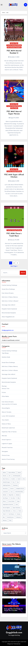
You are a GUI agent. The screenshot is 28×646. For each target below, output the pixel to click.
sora (17, 504)
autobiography (16, 475)
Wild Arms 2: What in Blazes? (10, 301)
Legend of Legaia (7, 443)
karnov (12, 488)
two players (11, 514)
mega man (11, 494)
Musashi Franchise (7, 447)
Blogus (9, 644)
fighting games (7, 485)
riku (19, 498)
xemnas (5, 520)
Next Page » (14, 266)
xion (10, 520)
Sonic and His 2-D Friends (9, 404)
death (19, 478)
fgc (18, 482)
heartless (5, 488)
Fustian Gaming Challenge (14, 45)
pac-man (13, 498)
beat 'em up (6, 478)
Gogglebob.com (14, 633)
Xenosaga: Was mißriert (8, 305)
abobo (4, 472)
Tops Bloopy (5, 353)
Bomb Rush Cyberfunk (8, 428)
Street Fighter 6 (6, 439)
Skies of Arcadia (6, 412)
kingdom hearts (20, 488)
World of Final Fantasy (8, 459)
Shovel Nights (6, 408)
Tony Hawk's (5, 420)
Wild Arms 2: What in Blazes (10, 370)
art (9, 475)
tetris (19, 510)
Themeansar (16, 644)
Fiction (4, 392)
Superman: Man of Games (9, 431)
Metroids (4, 435)
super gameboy (16, 507)
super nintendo (6, 510)
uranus (18, 514)
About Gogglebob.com (8, 316)
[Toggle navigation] (1, 4)
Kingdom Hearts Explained (9, 309)
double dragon (6, 482)
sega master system (8, 504)
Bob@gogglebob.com (8, 330)
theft (4, 514)
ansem (4, 475)
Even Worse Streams (8, 293)
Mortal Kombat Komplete (14, 47)
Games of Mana (6, 424)
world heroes (10, 517)
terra (14, 510)
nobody (18, 494)
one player (5, 498)
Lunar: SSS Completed (8, 416)
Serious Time (14, 43)
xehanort (18, 517)
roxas (4, 501)
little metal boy (19, 491)
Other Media (14, 108)
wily (4, 517)
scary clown (11, 501)
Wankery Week (6, 357)
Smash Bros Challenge (8, 289)
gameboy (15, 485)
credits (13, 478)
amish (19, 472)
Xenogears (5, 451)
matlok (4, 494)
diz (24, 478)
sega (18, 501)
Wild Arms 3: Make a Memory (10, 297)
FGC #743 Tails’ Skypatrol (12, 559)
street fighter (6, 507)
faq (13, 482)
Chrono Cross (6, 455)
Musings (4, 386)
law (12, 491)
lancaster (5, 491)
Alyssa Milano (12, 472)
